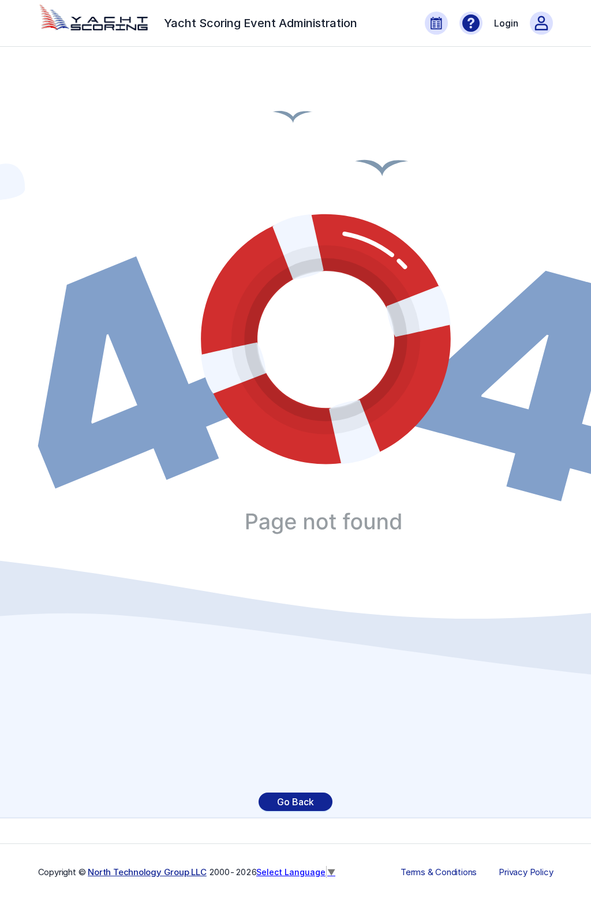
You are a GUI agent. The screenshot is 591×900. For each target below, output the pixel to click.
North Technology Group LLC (147, 871)
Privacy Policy (526, 872)
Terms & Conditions (439, 872)
